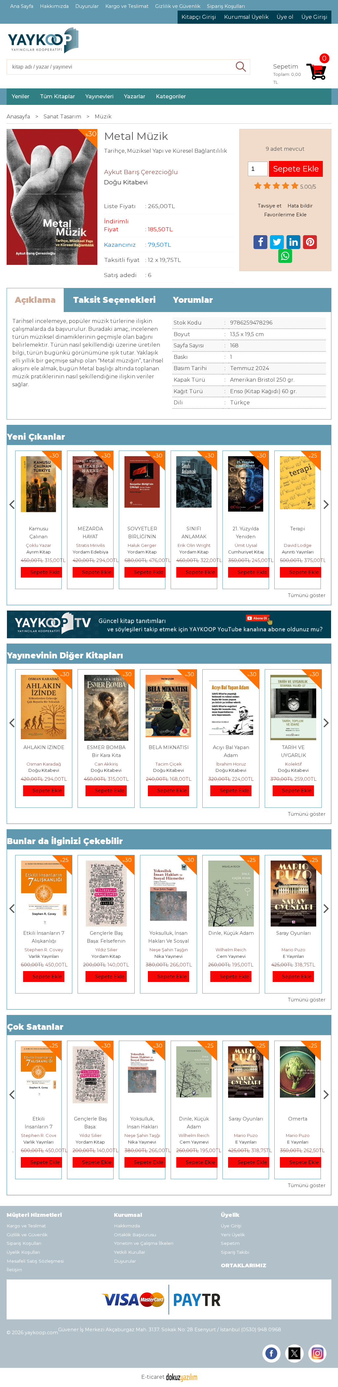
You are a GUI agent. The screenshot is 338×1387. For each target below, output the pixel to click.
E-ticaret (153, 1377)
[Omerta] (293, 864)
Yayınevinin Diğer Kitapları (65, 655)
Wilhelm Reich (168, 949)
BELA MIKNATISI (106, 747)
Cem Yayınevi (168, 956)
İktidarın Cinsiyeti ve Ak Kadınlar (297, 537)
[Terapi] (245, 460)
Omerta (293, 933)
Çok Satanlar (35, 1027)
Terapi (245, 529)
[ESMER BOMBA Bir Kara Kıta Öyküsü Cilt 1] (44, 679)
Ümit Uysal (194, 545)
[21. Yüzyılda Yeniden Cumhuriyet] (194, 460)
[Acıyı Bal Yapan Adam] (168, 679)
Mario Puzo (231, 949)
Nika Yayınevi (106, 956)
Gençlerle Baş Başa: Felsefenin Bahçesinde (43, 941)
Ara (241, 67)
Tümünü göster (306, 595)
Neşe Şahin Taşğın (106, 949)
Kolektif (231, 764)
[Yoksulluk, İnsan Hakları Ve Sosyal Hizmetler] (106, 864)
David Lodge (246, 545)
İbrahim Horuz (168, 764)
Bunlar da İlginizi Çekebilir (65, 841)
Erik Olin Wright (142, 545)
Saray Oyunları (231, 933)
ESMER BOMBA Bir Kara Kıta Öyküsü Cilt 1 (43, 755)
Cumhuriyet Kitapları (198, 551)
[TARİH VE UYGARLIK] (231, 679)
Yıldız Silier (44, 949)
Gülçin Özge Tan (297, 545)
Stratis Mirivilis (38, 545)
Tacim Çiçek (106, 764)
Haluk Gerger (90, 545)
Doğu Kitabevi (43, 770)
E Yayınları (231, 956)
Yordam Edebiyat (39, 551)
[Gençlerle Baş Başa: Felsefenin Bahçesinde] (43, 864)
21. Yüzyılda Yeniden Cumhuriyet (194, 537)
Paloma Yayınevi (297, 1142)
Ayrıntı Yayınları (246, 551)
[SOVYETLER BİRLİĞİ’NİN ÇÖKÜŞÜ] (90, 460)
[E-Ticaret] (181, 1377)
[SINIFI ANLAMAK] (142, 460)
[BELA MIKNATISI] (106, 679)
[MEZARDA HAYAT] (38, 460)
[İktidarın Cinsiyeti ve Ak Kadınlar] (297, 460)
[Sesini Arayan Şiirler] (293, 679)
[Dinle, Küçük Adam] (168, 864)
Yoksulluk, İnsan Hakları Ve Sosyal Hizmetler (106, 941)
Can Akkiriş (43, 764)
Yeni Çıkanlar (36, 437)
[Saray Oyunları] (231, 864)
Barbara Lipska (298, 1135)
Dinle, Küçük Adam (168, 933)
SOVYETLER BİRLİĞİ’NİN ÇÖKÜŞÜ (90, 537)
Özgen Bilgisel (293, 764)
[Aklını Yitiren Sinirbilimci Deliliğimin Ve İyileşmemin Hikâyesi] (297, 1050)
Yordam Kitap (90, 551)
